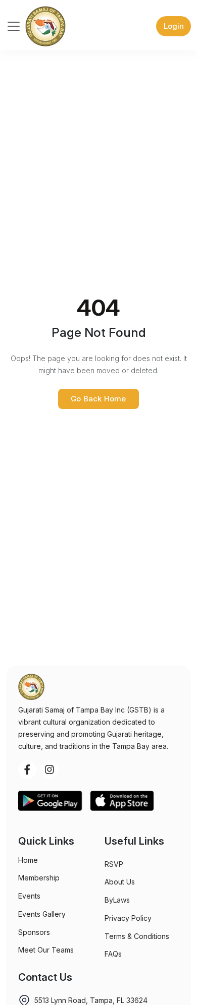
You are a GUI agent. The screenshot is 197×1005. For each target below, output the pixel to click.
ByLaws (117, 900)
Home (28, 860)
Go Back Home (98, 398)
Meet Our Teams (46, 949)
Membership (39, 877)
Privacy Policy (128, 918)
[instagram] (49, 769)
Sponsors (34, 932)
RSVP (114, 864)
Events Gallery (42, 914)
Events (29, 896)
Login (174, 26)
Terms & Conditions (137, 936)
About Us (120, 881)
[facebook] (27, 769)
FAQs (113, 954)
